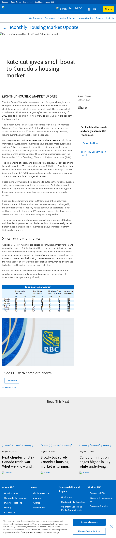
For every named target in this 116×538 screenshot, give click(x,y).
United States (16, 2)
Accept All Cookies (89, 522)
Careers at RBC (97, 493)
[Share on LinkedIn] (96, 115)
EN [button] (94, 9)
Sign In (108, 9)
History (7, 507)
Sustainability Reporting (73, 502)
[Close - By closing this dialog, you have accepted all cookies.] (111, 526)
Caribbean (39, 2)
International (28, 2)
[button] (70, 9)
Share (8, 472)
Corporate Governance (15, 498)
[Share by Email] (104, 115)
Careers (99, 18)
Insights (110, 18)
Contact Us (9, 512)
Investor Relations (67, 18)
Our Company (35, 18)
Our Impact (50, 18)
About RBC (50, 2)
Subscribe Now (90, 143)
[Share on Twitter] (88, 115)
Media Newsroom (41, 493)
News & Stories (86, 18)
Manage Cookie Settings (89, 531)
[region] (58, 526)
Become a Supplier (99, 506)
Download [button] (12, 380)
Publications (39, 507)
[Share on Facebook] (81, 115)
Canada (5, 2)
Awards (36, 502)
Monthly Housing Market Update (44, 27)
